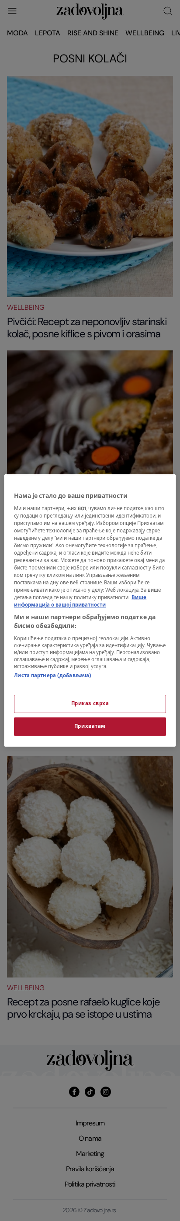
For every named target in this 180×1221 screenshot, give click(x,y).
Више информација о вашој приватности (80, 601)
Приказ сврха (90, 703)
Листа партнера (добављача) (52, 675)
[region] (89, 610)
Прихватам (90, 726)
